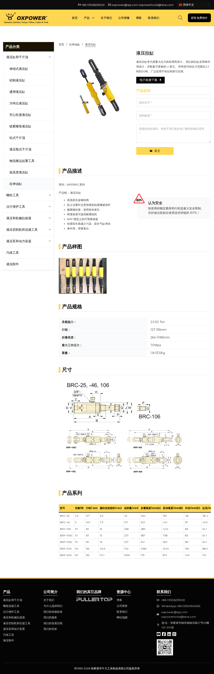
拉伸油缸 (74, 44)
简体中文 (188, 4)
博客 (139, 17)
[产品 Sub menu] (93, 18)
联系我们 (153, 17)
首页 (75, 17)
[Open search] (180, 17)
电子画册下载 (148, 80)
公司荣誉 (124, 17)
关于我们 (106, 17)
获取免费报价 (199, 17)
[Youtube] (158, 634)
